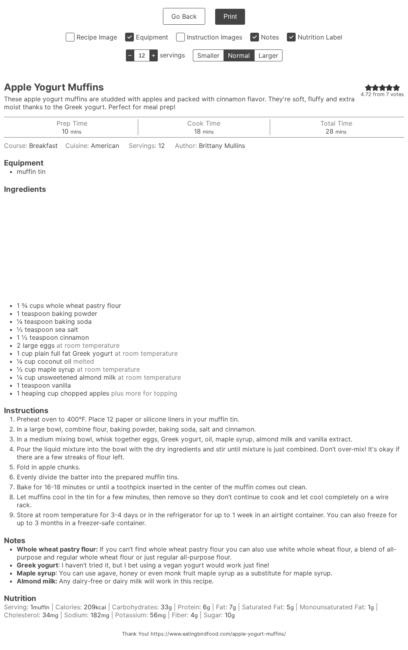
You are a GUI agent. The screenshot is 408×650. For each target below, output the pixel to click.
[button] (368, 87)
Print (230, 16)
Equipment (152, 37)
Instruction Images (214, 37)
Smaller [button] (208, 55)
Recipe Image (96, 37)
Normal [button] (239, 55)
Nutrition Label (320, 37)
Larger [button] (268, 55)
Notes (270, 37)
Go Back (184, 16)
